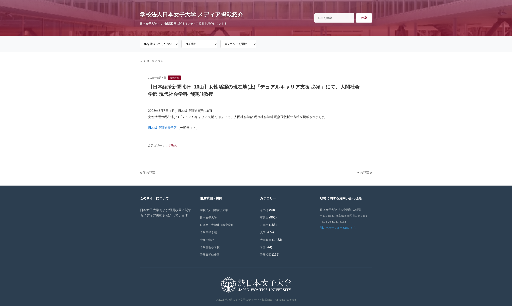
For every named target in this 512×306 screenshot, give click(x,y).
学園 (263, 247)
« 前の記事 (147, 172)
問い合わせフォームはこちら (338, 227)
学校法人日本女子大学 (214, 210)
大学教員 (171, 145)
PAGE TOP (498, 293)
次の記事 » (364, 172)
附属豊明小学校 (210, 247)
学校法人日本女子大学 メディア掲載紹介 (191, 14)
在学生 (264, 225)
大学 (263, 232)
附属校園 (265, 254)
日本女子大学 (208, 217)
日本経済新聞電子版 (162, 127)
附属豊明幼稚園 (210, 254)
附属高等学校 (208, 232)
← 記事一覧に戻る (151, 61)
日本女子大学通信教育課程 (217, 225)
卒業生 (264, 217)
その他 (264, 210)
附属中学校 (207, 239)
